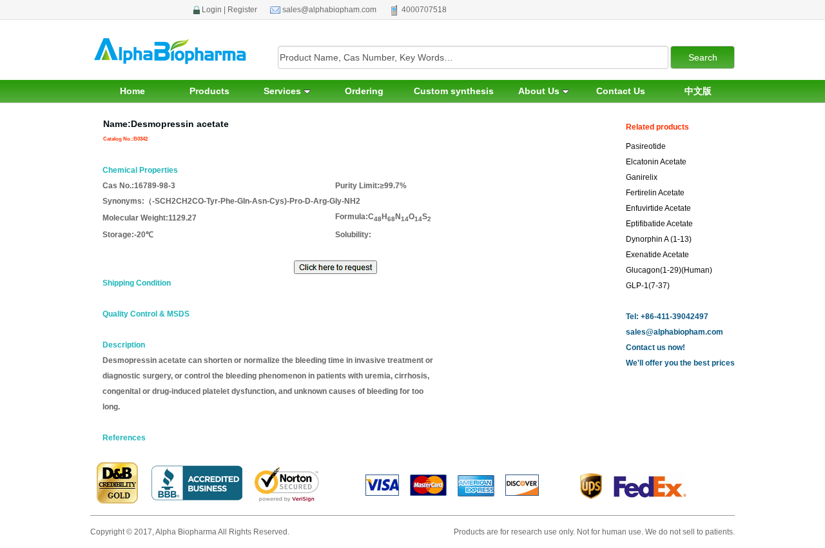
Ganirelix (641, 177)
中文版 (698, 91)
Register (242, 9)
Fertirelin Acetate (655, 192)
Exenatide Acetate (657, 254)
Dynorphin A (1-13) (659, 239)
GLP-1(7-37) (648, 285)
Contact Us (620, 91)
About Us (540, 91)
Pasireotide (646, 146)
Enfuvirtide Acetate (658, 208)
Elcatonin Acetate (656, 161)
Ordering (364, 91)
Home (132, 91)
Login (212, 9)
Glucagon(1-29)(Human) (669, 270)
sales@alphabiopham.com (329, 9)
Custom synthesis (454, 91)
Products (209, 91)
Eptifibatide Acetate (659, 223)
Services (284, 91)
